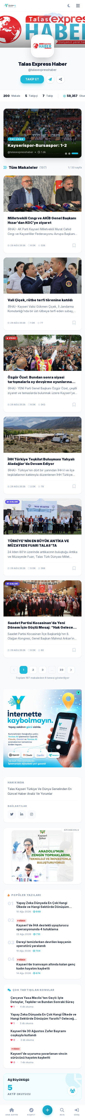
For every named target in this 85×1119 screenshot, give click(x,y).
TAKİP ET (32, 79)
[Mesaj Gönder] (50, 79)
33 (61, 669)
